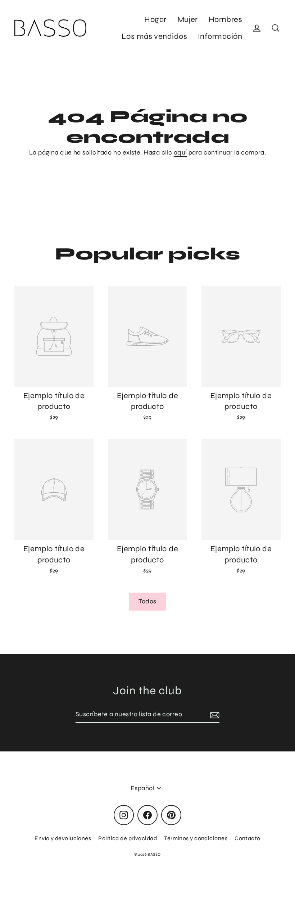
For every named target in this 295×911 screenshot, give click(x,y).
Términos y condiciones (195, 838)
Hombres (225, 19)
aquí (180, 152)
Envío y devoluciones (63, 838)
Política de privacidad (127, 838)
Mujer (187, 19)
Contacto (247, 838)
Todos (147, 601)
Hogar (155, 19)
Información (220, 36)
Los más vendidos (154, 36)
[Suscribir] (213, 715)
